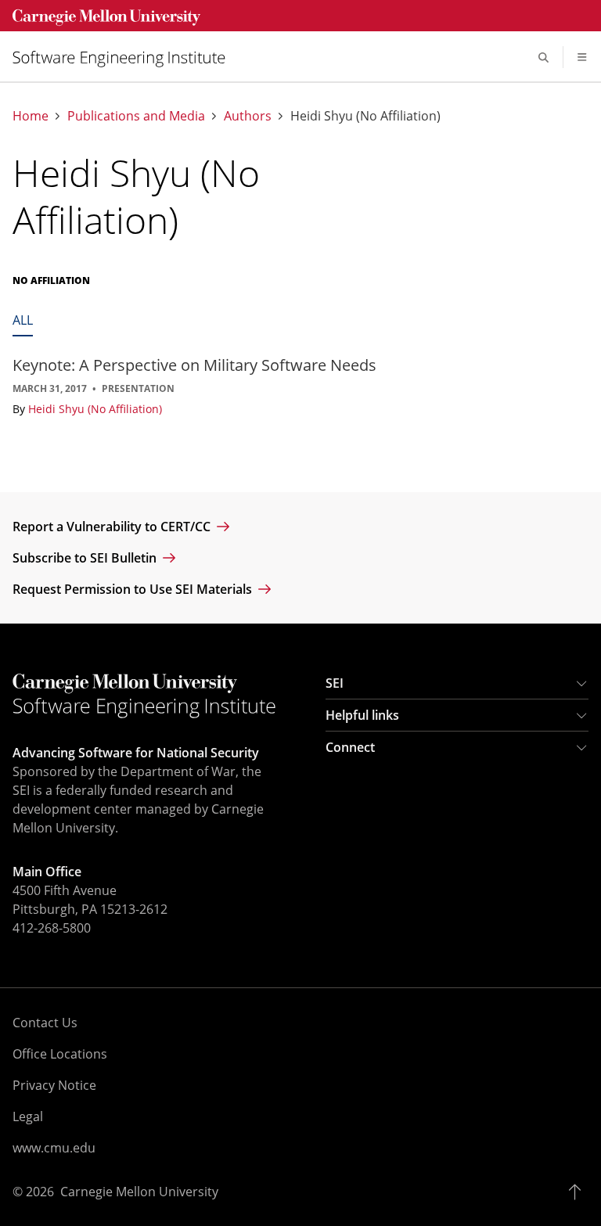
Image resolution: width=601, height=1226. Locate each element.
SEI (335, 683)
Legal (28, 1116)
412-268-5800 (52, 928)
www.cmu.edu (54, 1147)
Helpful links (362, 715)
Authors (248, 116)
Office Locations (60, 1053)
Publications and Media (136, 116)
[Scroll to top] (578, 1191)
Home (31, 116)
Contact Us (45, 1022)
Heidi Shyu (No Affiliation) (95, 408)
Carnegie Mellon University (139, 1191)
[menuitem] (125, 57)
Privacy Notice (54, 1085)
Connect (350, 747)
